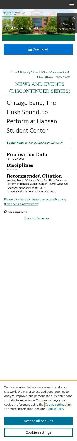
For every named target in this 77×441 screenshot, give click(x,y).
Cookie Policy (55, 409)
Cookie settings (55, 404)
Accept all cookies (38, 420)
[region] (38, 411)
